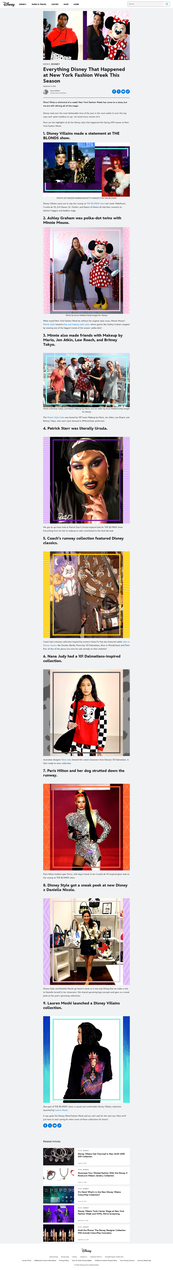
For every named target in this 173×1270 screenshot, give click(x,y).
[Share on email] (123, 91)
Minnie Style (49, 324)
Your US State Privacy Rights (82, 1261)
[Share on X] (119, 91)
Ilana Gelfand (55, 91)
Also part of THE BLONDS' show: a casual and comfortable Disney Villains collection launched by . (82, 1108)
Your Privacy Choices (127, 1261)
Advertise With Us (96, 1257)
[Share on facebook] (114, 91)
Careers (74, 1257)
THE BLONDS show (96, 203)
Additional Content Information (45, 1261)
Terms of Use (26, 1261)
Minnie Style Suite (55, 417)
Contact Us (83, 1257)
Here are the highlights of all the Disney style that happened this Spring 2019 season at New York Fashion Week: (86, 124)
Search (167, 4)
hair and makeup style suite (76, 324)
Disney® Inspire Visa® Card (114, 1257)
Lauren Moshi (61, 1110)
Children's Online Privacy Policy (106, 1261)
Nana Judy (66, 760)
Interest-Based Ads (144, 1261)
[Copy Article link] (128, 91)
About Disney (53, 1257)
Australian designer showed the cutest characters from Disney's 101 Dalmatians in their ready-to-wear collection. (86, 762)
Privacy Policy (64, 1261)
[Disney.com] (9, 4)
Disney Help (65, 1257)
